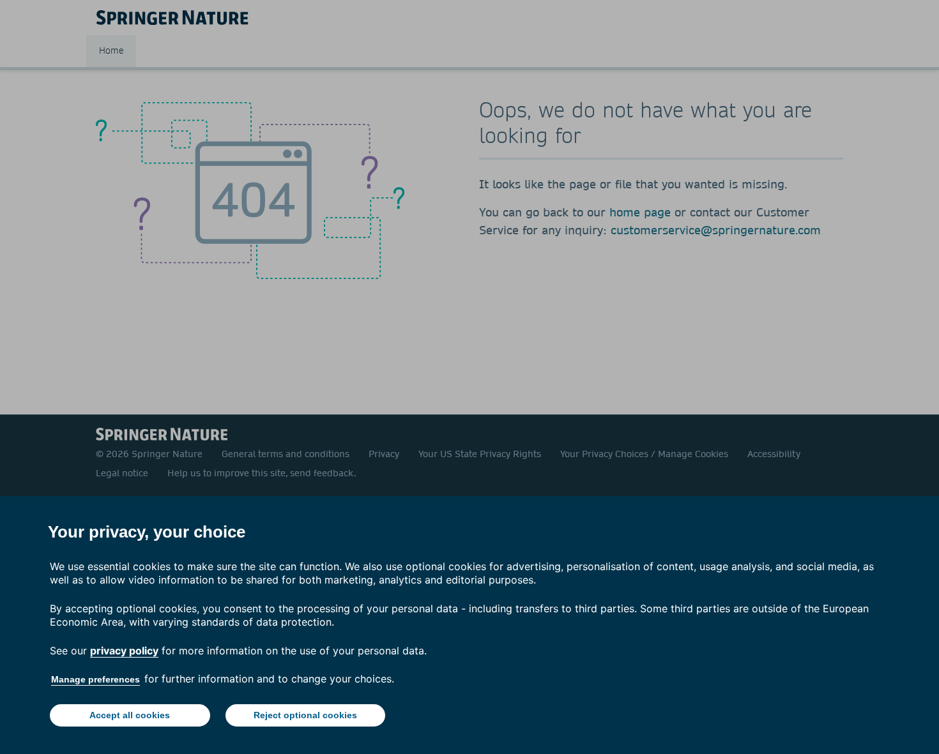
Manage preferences (95, 679)
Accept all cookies (129, 715)
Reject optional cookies (305, 715)
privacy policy (124, 650)
